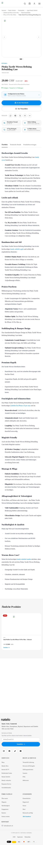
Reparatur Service (6, 784)
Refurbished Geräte (7, 773)
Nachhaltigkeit (6, 805)
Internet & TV (5, 769)
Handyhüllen (21, 10)
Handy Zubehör (12, 10)
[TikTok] (15, 751)
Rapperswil (26, 802)
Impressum (20, 837)
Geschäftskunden (6, 787)
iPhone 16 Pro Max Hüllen (9, 15)
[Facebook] (9, 751)
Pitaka (4, 63)
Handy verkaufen (6, 780)
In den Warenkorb (22, 103)
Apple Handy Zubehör (32, 10)
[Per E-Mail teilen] (25, 116)
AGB (14, 837)
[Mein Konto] (34, 3)
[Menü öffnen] (39, 4)
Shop (3, 762)
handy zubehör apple (17, 249)
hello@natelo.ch (8, 825)
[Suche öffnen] (25, 3)
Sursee (24, 805)
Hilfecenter (26, 780)
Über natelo (5, 798)
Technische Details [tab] (15, 144)
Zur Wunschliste (23, 109)
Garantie (25, 773)
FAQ (24, 777)
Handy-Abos (5, 766)
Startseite (4, 10)
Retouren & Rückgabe (29, 766)
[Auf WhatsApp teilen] (10, 116)
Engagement (5, 809)
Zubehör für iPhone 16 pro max (20, 405)
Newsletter (7, 733)
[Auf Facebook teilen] (15, 116)
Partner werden (6, 816)
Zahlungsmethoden (28, 769)
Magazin (4, 802)
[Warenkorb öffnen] (29, 3)
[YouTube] (20, 751)
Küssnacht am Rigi (28, 813)
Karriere (4, 813)
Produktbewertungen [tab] (29, 144)
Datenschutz (27, 837)
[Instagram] (4, 751)
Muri (24, 809)
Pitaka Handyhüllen (25, 12)
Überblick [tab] (5, 144)
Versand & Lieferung (28, 762)
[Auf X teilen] (20, 116)
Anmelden (20, 744)
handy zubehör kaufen (24, 559)
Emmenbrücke (26, 798)
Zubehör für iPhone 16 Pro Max (11, 12)
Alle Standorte (27, 816)
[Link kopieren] (30, 116)
